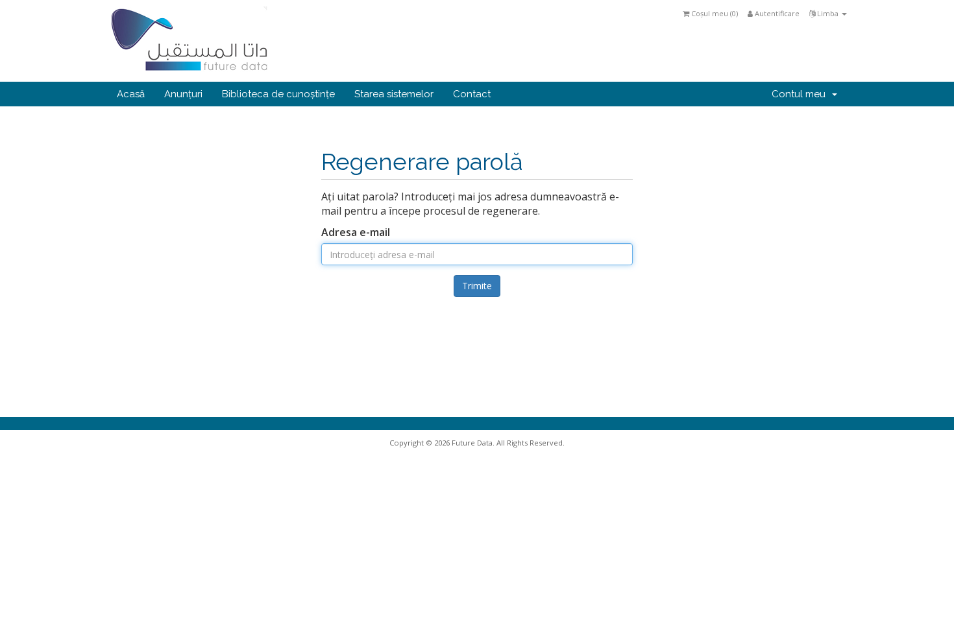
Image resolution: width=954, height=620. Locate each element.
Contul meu (801, 94)
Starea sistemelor (394, 94)
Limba (827, 13)
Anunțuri (183, 94)
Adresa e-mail (355, 232)
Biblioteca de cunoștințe (278, 94)
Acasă (131, 94)
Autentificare (776, 13)
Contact (472, 94)
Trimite (477, 286)
